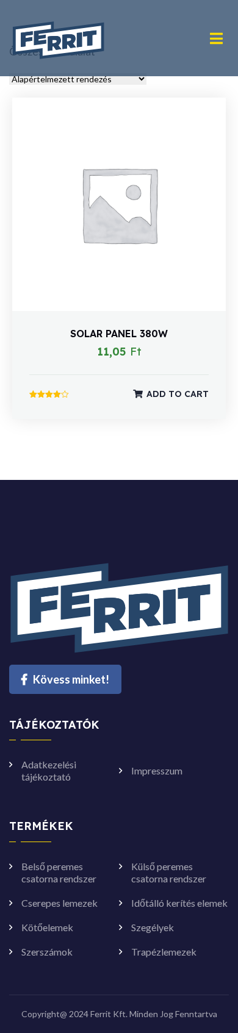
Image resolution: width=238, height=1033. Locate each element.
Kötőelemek (47, 927)
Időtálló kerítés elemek (179, 903)
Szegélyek (152, 927)
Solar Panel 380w (119, 333)
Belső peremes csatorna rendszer (58, 872)
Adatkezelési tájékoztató (48, 770)
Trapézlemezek (164, 951)
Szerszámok (47, 951)
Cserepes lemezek (59, 903)
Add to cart (177, 393)
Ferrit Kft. (109, 1014)
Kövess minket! (71, 679)
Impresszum (156, 770)
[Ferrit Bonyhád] (58, 37)
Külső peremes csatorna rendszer (168, 872)
